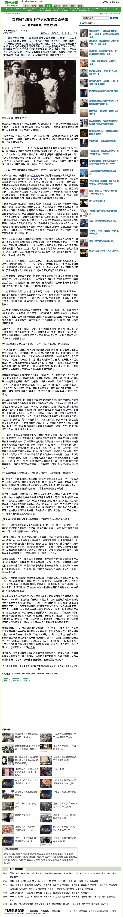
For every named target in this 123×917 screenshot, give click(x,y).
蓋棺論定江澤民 (26, 904)
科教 (76, 873)
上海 (73, 407)
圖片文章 (89, 889)
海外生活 (52, 9)
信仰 (114, 873)
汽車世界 (47, 897)
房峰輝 (37, 860)
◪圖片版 (111, 14)
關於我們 (73, 911)
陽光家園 (95, 904)
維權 (93, 873)
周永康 (62, 860)
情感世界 (29, 897)
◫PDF (117, 14)
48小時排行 (88, 23)
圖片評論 (94, 881)
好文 (65, 881)
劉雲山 (30, 860)
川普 (27, 854)
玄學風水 (60, 9)
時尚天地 (66, 897)
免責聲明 (93, 911)
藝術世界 (95, 9)
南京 (33, 400)
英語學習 (56, 10)
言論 (17, 881)
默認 (75, 33)
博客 (80, 6)
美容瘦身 (103, 9)
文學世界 (73, 10)
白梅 (15, 666)
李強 (54, 857)
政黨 (54, 881)
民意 (87, 881)
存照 (81, 881)
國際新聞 (49, 873)
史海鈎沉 (26, 9)
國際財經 (58, 873)
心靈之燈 (43, 9)
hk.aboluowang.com (32, 1)
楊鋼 (10, 33)
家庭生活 (35, 9)
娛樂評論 (66, 893)
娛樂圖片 (85, 893)
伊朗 (6, 854)
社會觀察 (38, 897)
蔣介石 (7, 860)
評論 (41, 6)
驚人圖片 (14, 904)
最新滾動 (9, 9)
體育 (98, 873)
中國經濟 (68, 854)
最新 (12, 873)
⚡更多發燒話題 (11, 849)
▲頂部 (113, 911)
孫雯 (66, 857)
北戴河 (14, 860)
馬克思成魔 (42, 854)
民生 (87, 873)
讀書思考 (48, 10)
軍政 (17, 873)
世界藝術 (65, 10)
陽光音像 (105, 904)
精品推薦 (76, 893)
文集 (49, 881)
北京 (54, 136)
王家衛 (69, 860)
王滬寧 (48, 857)
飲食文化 (19, 897)
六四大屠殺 (9, 857)
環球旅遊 (102, 897)
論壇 (73, 6)
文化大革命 (48, 124)
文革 (26, 681)
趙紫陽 (55, 860)
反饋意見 (83, 911)
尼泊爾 (7, 863)
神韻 (22, 854)
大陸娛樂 (19, 893)
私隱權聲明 (103, 911)
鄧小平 (5, 525)
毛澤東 (34, 175)
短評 (60, 881)
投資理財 (30, 10)
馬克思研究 (57, 904)
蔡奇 (43, 860)
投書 (71, 881)
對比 (76, 881)
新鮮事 (57, 6)
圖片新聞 (90, 10)
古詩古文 (112, 9)
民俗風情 (111, 897)
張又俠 (18, 857)
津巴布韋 (22, 860)
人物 (66, 873)
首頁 (26, 6)
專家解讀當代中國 (43, 904)
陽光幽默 (77, 904)
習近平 (60, 854)
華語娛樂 (29, 893)
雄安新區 (73, 857)
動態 (44, 881)
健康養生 (18, 9)
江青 (49, 407)
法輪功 (25, 857)
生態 (103, 873)
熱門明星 (38, 893)
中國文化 (86, 9)
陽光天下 (86, 904)
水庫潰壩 (52, 854)
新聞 (34, 6)
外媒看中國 (26, 881)
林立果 (16, 681)
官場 (82, 873)
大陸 (32, 873)
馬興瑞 (33, 854)
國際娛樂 (57, 893)
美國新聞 (25, 873)
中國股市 (40, 857)
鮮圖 (12, 900)
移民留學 (57, 897)
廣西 (18, 854)
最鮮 (12, 897)
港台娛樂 (47, 893)
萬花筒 (84, 897)
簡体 (106, 2)
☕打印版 (103, 14)
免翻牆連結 (115, 2)
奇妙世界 (92, 897)
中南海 (31, 647)
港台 (109, 873)
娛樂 (65, 6)
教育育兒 (78, 9)
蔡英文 (49, 860)
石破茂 (60, 857)
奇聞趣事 (76, 897)
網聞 (71, 873)
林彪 (4, 118)
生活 (49, 6)
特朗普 (32, 857)
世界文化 (39, 10)
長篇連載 (82, 10)
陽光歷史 (67, 904)
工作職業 (69, 9)
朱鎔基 (12, 854)
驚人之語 (36, 881)
